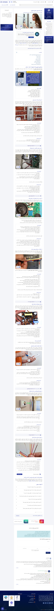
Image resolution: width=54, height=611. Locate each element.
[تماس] (11, 2)
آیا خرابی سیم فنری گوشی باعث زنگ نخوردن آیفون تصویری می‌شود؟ (32, 508)
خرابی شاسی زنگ (38, 55)
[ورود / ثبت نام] (9, 2)
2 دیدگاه (40, 29)
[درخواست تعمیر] (2, 608)
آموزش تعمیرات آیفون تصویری (33, 12)
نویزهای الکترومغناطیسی (37, 62)
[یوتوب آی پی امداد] (44, 603)
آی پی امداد (16, 44)
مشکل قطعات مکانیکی (37, 61)
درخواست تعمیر (19, 474)
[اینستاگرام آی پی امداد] (46, 603)
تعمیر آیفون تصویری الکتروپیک (30, 145)
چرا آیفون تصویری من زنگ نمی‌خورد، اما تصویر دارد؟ (34, 486)
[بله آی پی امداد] (52, 603)
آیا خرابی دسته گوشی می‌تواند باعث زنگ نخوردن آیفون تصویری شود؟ (32, 502)
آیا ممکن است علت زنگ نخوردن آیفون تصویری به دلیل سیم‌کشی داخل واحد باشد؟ (30, 496)
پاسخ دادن (17, 567)
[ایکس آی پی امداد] (48, 603)
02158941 (20, 43)
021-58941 (49, 16)
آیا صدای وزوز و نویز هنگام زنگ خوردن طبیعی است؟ (34, 505)
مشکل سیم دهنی (38, 63)
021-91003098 (49, 17)
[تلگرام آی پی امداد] (50, 603)
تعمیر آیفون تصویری (35, 43)
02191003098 (24, 43)
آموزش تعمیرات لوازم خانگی (26, 12)
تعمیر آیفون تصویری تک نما (31, 301)
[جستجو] (20, 4)
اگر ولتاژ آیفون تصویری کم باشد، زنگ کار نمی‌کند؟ (34, 499)
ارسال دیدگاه (17, 515)
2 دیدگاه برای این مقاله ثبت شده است (34, 528)
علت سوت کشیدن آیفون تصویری (31, 388)
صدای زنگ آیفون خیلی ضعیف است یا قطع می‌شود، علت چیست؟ (32, 493)
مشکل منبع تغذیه (38, 60)
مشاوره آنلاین (31, 37)
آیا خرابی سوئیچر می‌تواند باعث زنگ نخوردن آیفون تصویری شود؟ (32, 490)
